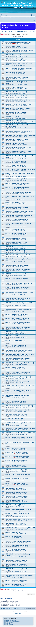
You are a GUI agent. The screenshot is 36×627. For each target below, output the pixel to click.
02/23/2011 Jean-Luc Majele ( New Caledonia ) (18, 519)
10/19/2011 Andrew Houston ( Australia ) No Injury (20, 135)
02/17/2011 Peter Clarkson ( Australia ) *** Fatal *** (20, 528)
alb (12, 47)
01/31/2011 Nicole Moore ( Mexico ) (15, 549)
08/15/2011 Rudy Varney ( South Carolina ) (17, 287)
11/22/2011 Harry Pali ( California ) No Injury (18, 100)
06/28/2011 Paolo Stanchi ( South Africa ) (17, 372)
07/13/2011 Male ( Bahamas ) (13, 336)
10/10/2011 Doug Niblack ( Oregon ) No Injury (18, 147)
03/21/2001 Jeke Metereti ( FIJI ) (14, 500)
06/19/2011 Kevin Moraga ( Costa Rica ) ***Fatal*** (19, 385)
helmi (13, 337)
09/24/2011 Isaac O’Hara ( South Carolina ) (17, 183)
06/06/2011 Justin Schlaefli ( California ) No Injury (20, 406)
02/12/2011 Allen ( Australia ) (13, 536)
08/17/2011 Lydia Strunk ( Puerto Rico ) (16, 274)
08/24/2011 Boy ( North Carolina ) (15, 251)
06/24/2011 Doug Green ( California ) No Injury (19, 377)
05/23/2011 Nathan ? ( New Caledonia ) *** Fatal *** (20, 433)
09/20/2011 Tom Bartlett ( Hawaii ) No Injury (18, 192)
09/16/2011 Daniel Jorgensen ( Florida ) (16, 207)
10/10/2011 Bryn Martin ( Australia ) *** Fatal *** (19, 151)
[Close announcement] (34, 24)
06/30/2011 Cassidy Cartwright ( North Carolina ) (19, 363)
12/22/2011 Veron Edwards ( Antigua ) (16, 59)
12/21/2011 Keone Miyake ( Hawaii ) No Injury (18, 68)
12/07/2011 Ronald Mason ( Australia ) (16, 77)
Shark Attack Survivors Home (10, 620)
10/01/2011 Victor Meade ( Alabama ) (16, 161)
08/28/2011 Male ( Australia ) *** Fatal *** (17, 242)
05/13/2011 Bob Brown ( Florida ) (15, 448)
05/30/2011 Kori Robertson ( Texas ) (15, 419)
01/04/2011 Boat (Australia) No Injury (16, 580)
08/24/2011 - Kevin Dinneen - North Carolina (18, 255)
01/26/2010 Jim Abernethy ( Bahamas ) (16, 560)
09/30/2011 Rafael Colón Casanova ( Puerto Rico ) (20, 169)
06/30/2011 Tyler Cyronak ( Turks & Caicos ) (18, 358)
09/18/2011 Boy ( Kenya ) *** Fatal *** (16, 202)
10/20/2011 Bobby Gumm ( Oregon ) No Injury (18, 131)
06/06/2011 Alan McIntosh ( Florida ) (16, 414)
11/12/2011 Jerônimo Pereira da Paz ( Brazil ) (18, 104)
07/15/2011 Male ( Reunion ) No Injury (16, 332)
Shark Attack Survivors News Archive (12, 621)
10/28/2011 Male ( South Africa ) (14, 117)
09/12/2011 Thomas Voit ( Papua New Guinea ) (19, 211)
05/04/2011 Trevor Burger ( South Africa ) (17, 456)
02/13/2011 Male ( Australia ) (13, 532)
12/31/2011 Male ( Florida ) (13, 46)
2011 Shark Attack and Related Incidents (17, 32)
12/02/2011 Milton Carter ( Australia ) (16, 92)
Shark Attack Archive (8, 624)
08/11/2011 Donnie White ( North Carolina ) (17, 298)
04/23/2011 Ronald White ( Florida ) (15, 465)
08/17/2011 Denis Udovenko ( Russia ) (16, 278)
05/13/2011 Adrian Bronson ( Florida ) (16, 452)
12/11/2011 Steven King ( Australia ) (15, 72)
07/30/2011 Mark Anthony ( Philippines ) (17, 314)
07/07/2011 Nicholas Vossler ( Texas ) (16, 345)
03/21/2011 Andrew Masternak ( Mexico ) (17, 496)
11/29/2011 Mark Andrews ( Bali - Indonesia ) (18, 96)
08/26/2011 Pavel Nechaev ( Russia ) (15, 247)
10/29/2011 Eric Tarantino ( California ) (16, 112)
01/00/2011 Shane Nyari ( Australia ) (15, 584)
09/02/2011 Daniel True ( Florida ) (15, 229)
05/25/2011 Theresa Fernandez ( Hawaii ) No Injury (20, 428)
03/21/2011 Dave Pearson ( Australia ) (16, 492)
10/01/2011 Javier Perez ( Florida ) (15, 165)
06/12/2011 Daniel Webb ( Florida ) (15, 401)
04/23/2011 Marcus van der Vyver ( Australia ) (18, 470)
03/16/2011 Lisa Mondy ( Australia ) (15, 505)
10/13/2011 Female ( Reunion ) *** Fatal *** (17, 139)
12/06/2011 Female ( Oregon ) (14, 87)
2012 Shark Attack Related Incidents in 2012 (18, 42)
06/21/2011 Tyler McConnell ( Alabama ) (17, 381)
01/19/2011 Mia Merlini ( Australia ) (15, 564)
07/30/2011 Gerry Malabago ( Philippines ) (17, 318)
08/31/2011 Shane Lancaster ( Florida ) (16, 233)
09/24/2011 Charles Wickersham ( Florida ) (17, 187)
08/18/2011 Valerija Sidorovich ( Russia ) (17, 265)
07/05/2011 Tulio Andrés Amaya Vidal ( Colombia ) (20, 354)
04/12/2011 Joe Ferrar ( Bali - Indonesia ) (17, 478)
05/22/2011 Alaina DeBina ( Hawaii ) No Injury (18, 437)
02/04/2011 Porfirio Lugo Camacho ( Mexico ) (18, 541)
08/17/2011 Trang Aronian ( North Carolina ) (18, 269)
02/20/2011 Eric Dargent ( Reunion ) (15, 523)
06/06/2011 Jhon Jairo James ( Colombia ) (17, 410)
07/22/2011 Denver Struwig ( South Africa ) (17, 322)
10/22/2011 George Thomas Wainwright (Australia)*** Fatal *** (17, 125)
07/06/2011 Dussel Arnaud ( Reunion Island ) (18, 350)
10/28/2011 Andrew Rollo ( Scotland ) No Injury (19, 121)
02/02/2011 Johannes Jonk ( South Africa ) (17, 545)
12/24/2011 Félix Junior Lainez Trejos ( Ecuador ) (19, 50)
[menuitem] (5, 15)
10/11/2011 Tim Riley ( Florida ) (14, 143)
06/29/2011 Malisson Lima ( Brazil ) (15, 367)
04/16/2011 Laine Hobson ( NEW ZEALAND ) (18, 474)
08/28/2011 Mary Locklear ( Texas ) (15, 238)
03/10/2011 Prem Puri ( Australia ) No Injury (18, 509)
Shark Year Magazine (8, 622)
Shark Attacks (7, 623)
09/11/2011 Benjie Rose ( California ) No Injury (18, 215)
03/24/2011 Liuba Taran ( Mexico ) (15, 488)
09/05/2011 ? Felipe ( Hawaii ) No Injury (16, 219)
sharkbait (14, 43)
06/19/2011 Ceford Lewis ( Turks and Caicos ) (18, 390)
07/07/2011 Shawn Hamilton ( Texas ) (16, 340)
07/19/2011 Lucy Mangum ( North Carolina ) (18, 327)
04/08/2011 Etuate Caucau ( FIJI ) (15, 483)
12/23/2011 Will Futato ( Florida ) (14, 55)
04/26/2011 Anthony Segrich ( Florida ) (16, 460)
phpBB (12, 611)
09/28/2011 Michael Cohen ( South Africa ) (17, 179)
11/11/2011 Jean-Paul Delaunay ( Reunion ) (17, 108)
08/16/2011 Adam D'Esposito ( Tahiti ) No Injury (19, 283)
